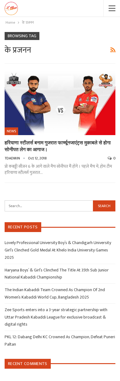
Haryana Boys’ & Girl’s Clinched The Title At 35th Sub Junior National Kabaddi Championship (57, 274)
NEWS (11, 131)
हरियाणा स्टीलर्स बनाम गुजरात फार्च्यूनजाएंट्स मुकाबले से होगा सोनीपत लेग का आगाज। (58, 146)
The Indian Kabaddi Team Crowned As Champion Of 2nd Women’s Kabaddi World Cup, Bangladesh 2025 (55, 293)
